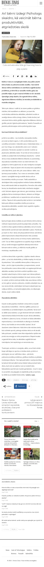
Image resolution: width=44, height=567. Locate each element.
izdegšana (16, 380)
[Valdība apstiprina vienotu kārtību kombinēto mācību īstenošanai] (12, 454)
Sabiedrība (5, 33)
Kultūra (29, 550)
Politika (36, 550)
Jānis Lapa (25, 380)
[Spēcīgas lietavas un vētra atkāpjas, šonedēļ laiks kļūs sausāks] (31, 454)
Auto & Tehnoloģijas (18, 550)
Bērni (8, 380)
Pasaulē (20, 554)
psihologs (33, 380)
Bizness (13, 554)
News (7, 550)
